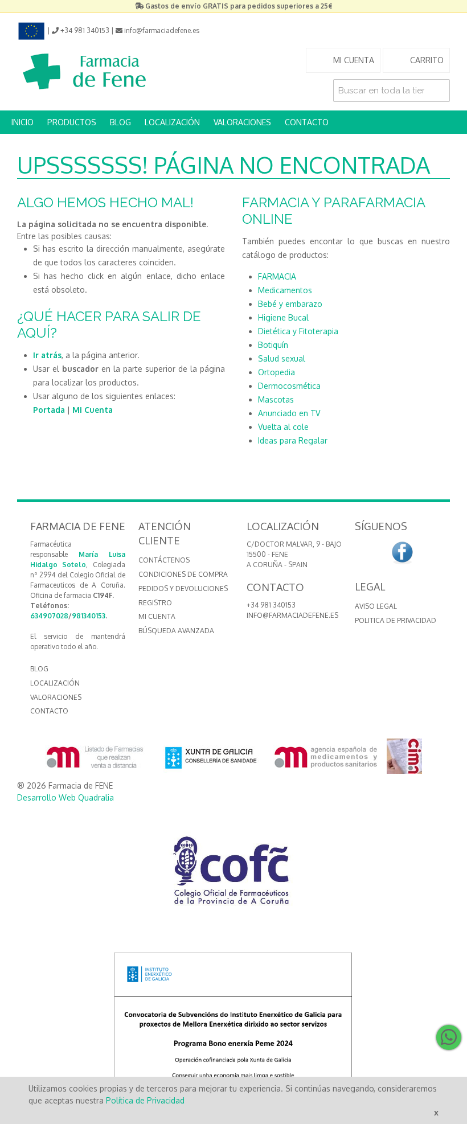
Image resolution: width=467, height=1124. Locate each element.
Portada (49, 410)
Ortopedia (276, 372)
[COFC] (233, 874)
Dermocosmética (289, 386)
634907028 (49, 616)
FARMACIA (277, 276)
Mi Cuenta (92, 410)
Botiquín (273, 345)
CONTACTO (307, 122)
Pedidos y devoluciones (183, 588)
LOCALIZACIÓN (172, 122)
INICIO (22, 122)
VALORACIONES (242, 122)
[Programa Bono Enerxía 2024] (233, 1026)
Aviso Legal (376, 606)
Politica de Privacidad (395, 620)
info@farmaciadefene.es (292, 615)
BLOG (120, 122)
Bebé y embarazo (290, 304)
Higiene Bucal (283, 317)
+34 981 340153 (271, 605)
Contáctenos (164, 560)
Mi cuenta (156, 616)
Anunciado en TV (289, 413)
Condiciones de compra (183, 574)
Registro (155, 602)
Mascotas (276, 399)
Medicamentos (285, 290)
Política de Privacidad (145, 1100)
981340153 (88, 616)
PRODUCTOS (71, 122)
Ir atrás (47, 355)
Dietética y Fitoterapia (298, 331)
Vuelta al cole (283, 427)
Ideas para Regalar (292, 440)
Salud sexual (281, 358)
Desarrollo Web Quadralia (65, 797)
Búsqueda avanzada (176, 630)
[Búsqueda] (438, 90)
